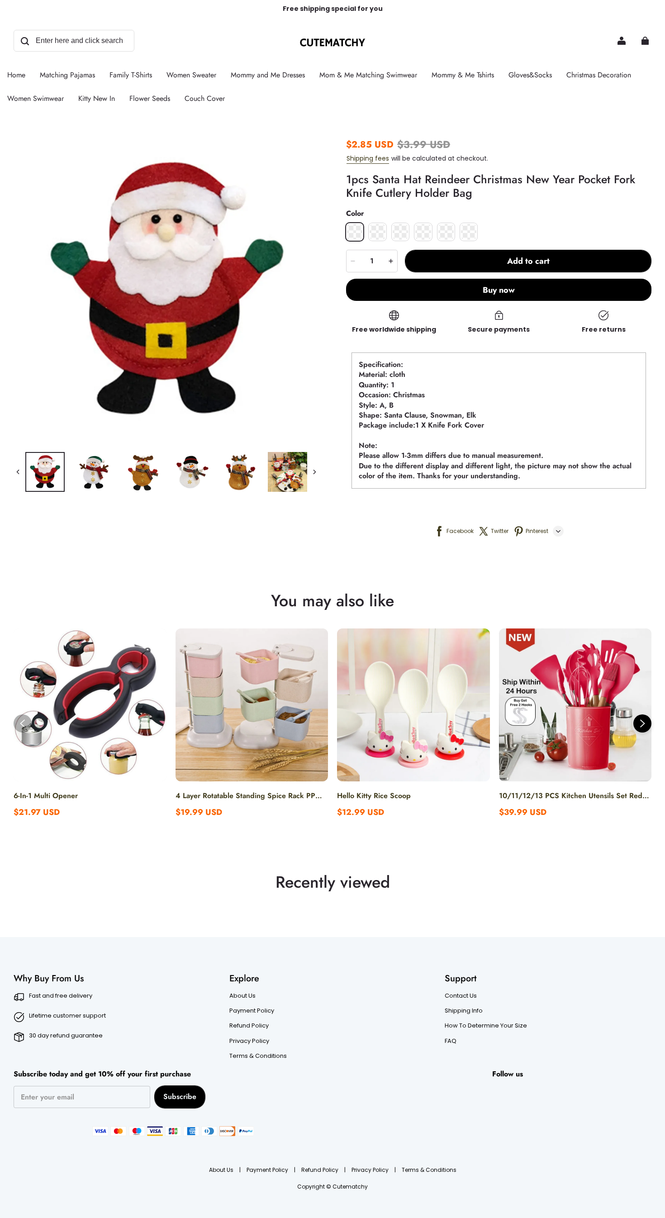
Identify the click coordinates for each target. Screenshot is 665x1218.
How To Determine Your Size (486, 1026)
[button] (354, 231)
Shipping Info (464, 1011)
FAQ (450, 1041)
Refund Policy (249, 1026)
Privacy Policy (249, 1041)
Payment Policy (251, 1011)
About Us (242, 996)
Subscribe (179, 1096)
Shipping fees (368, 158)
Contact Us (461, 996)
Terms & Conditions (258, 1056)
